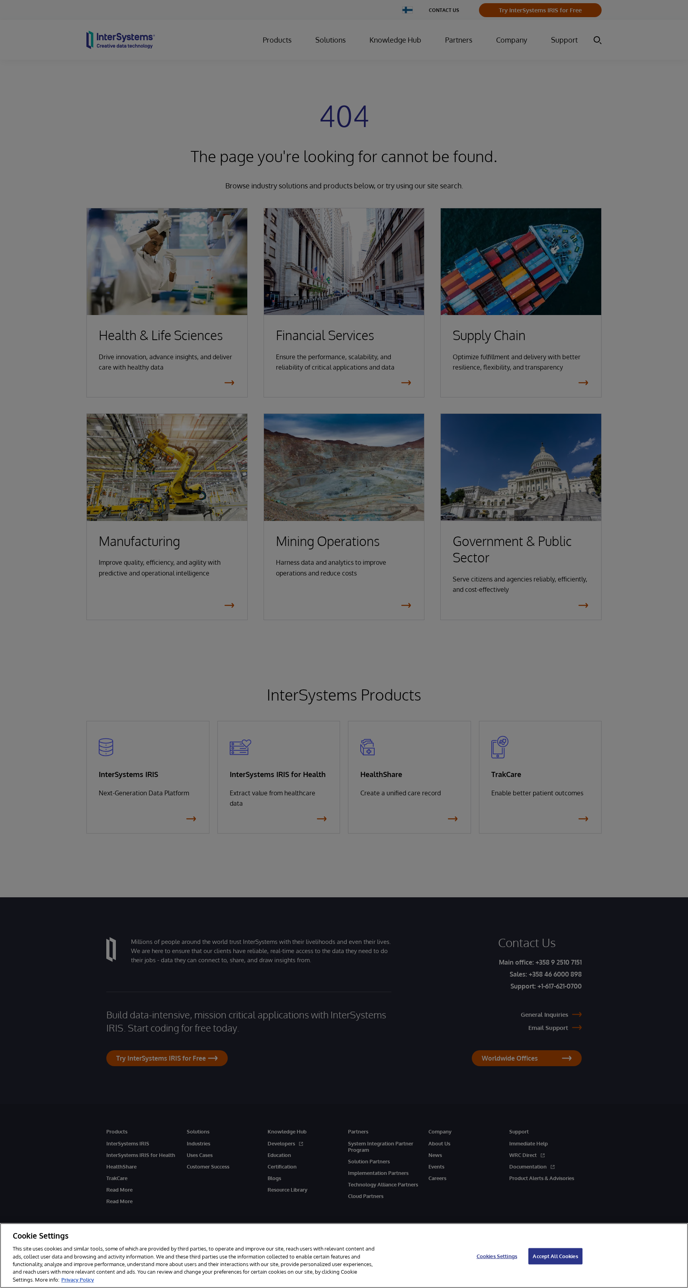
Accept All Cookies (555, 1256)
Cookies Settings (497, 1256)
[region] (344, 1255)
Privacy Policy (77, 1279)
